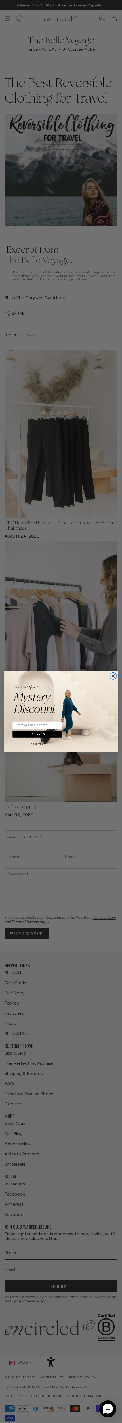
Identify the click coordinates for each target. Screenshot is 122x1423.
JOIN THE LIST (37, 734)
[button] (107, 1408)
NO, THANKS (37, 744)
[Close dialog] (113, 675)
